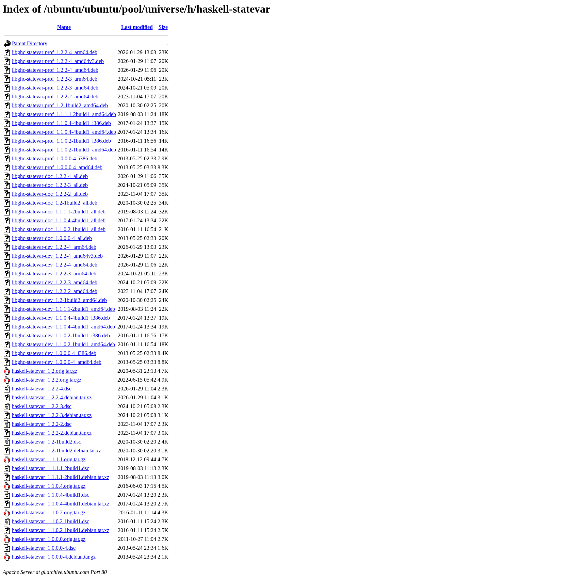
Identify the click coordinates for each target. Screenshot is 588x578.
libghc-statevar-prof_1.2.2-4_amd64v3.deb (58, 61)
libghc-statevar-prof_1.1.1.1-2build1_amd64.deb (64, 114)
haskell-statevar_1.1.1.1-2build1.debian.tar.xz (60, 477)
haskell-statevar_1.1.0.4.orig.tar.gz (48, 486)
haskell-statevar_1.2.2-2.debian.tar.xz (52, 433)
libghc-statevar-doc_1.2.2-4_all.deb (50, 176)
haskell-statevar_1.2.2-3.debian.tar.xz (52, 415)
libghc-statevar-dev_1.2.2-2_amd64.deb (54, 291)
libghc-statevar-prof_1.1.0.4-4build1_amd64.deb (64, 132)
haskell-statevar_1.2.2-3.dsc (41, 406)
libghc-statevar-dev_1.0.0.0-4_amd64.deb (56, 362)
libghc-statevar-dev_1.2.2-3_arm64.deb (54, 273)
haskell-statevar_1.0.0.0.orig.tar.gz (48, 539)
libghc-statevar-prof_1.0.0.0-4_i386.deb (54, 158)
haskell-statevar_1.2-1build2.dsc (46, 442)
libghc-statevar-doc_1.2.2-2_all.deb (50, 194)
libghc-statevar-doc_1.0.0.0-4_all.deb (52, 238)
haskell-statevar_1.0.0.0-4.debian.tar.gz (54, 557)
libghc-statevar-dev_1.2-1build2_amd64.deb (59, 300)
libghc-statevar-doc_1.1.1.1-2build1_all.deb (58, 211)
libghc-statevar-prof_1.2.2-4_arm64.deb (54, 52)
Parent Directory (29, 43)
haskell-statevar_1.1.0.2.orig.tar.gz (48, 512)
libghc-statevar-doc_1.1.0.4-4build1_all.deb (58, 220)
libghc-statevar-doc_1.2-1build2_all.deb (54, 203)
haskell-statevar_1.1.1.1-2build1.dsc (50, 468)
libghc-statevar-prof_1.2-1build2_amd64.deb (60, 105)
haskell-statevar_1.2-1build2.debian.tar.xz (56, 450)
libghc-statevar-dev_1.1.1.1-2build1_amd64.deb (63, 309)
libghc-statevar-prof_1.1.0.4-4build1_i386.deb (61, 123)
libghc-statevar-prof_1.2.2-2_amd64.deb (55, 96)
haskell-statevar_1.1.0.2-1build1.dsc (50, 521)
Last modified (137, 27)
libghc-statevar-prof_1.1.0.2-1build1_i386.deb (61, 141)
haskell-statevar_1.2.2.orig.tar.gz (46, 380)
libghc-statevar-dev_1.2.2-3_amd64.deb (54, 282)
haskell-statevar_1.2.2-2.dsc (41, 424)
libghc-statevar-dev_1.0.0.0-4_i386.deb (54, 353)
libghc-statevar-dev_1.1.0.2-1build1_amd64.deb (63, 344)
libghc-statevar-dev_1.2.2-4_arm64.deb (54, 247)
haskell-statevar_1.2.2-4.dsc (41, 388)
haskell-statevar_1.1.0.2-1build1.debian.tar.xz (60, 530)
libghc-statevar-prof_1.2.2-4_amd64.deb (55, 70)
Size (163, 27)
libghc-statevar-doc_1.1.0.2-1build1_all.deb (58, 229)
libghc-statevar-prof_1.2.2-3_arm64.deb (54, 79)
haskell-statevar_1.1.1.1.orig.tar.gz (48, 459)
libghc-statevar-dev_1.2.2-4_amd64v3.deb (57, 256)
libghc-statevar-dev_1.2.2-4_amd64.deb (54, 265)
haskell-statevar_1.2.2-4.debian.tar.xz (52, 397)
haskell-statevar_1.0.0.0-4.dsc (44, 548)
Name (64, 27)
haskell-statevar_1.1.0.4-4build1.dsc (50, 495)
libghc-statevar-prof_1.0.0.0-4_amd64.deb (57, 167)
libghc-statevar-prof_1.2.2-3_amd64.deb (55, 88)
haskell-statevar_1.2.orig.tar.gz (44, 371)
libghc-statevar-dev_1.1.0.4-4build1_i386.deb (61, 318)
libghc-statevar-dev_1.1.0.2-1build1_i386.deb (61, 335)
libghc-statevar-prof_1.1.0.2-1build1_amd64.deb (64, 149)
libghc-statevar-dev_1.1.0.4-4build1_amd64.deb (63, 327)
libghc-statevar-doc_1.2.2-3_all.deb (50, 185)
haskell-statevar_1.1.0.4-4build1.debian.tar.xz (60, 504)
